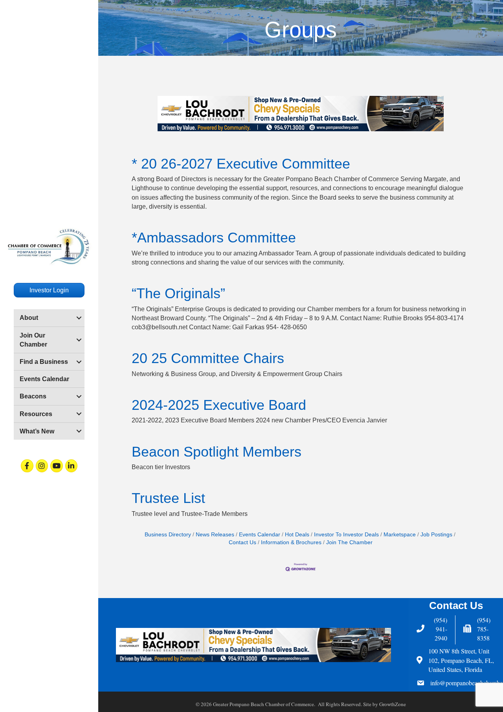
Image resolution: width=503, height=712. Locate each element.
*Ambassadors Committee (214, 237)
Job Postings (436, 535)
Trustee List (168, 498)
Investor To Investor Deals (346, 535)
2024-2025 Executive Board (219, 405)
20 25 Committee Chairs (208, 358)
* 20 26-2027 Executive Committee (241, 164)
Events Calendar (44, 379)
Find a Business (44, 361)
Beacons (33, 396)
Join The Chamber (349, 542)
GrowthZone (392, 704)
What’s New (37, 431)
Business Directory (168, 535)
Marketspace (400, 535)
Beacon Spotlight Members (216, 452)
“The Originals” (178, 293)
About (29, 317)
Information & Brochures (291, 542)
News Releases (215, 535)
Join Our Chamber (33, 340)
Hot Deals (297, 535)
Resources (36, 414)
